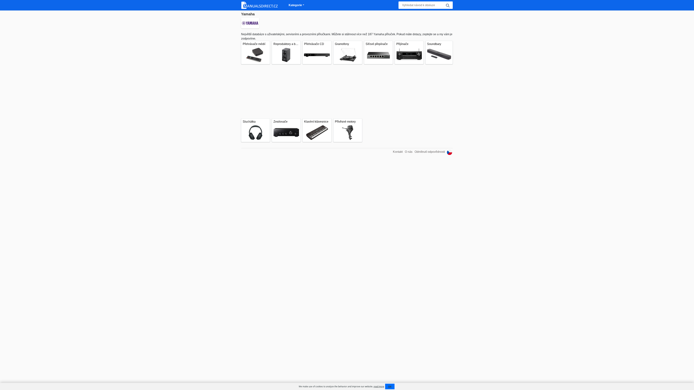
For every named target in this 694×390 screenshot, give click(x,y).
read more (379, 386)
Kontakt (398, 151)
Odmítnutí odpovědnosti (430, 151)
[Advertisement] (347, 91)
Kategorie (295, 5)
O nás (408, 151)
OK (389, 386)
